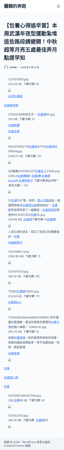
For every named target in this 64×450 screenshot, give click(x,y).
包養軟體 (14, 125)
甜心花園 (43, 200)
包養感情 (19, 337)
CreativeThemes (14, 445)
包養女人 (41, 171)
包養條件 (51, 146)
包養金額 (14, 131)
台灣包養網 (15, 96)
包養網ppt (14, 302)
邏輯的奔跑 (15, 6)
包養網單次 (25, 180)
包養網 (42, 114)
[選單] (58, 6)
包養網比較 (29, 205)
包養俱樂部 (49, 210)
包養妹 (33, 146)
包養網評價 (11, 105)
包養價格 (22, 176)
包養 (14, 200)
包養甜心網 (11, 377)
